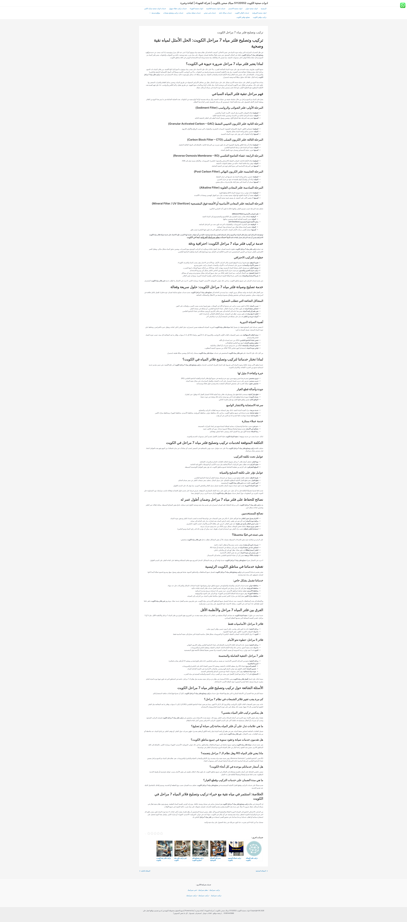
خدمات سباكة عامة (225, 13)
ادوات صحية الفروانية (259, 13)
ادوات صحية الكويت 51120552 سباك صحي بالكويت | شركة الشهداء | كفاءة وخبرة (224, 3)
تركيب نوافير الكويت (259, 17)
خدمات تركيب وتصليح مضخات (173, 13)
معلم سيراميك (203, 890)
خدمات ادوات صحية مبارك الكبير (155, 9)
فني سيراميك (192, 890)
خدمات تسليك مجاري (193, 13)
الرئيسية (263, 9)
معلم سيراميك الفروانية (210, 237)
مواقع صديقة (156, 13)
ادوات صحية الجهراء (196, 9)
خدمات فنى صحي (210, 13)
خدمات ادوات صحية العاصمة (215, 9)
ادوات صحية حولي (251, 9)
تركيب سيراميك (214, 890)
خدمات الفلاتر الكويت (242, 13)
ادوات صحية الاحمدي (235, 9)
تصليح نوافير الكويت (243, 17)
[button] (151, 13)
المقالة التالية (144, 871)
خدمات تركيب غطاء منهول (178, 9)
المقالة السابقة (262, 871)
